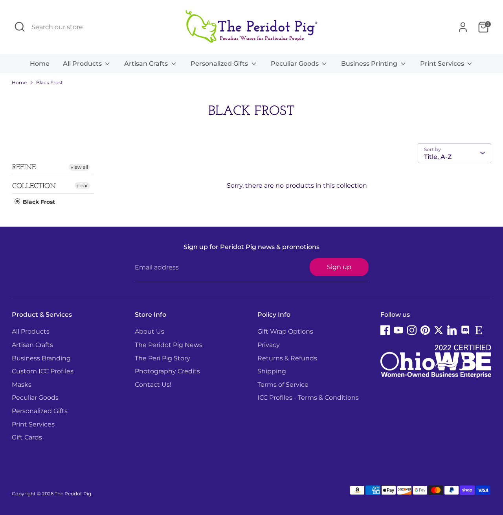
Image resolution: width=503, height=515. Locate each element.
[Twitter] (438, 330)
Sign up (339, 267)
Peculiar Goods (295, 63)
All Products (83, 63)
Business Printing (370, 63)
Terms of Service (282, 384)
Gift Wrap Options (285, 331)
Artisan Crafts (146, 63)
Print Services (443, 63)
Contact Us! (153, 384)
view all (79, 167)
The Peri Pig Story (162, 358)
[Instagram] (412, 330)
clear (82, 185)
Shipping (271, 371)
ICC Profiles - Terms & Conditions (308, 397)
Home (40, 63)
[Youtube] (398, 330)
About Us (149, 331)
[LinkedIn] (452, 330)
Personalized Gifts (220, 63)
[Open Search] (20, 27)
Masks (21, 384)
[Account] (463, 27)
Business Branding (41, 358)
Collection (34, 186)
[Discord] (465, 330)
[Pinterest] (425, 330)
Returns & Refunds (287, 358)
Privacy (268, 345)
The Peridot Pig (73, 494)
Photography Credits (167, 371)
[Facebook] (385, 330)
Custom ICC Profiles (42, 371)
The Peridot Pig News (168, 345)
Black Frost (49, 82)
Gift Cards (27, 437)
